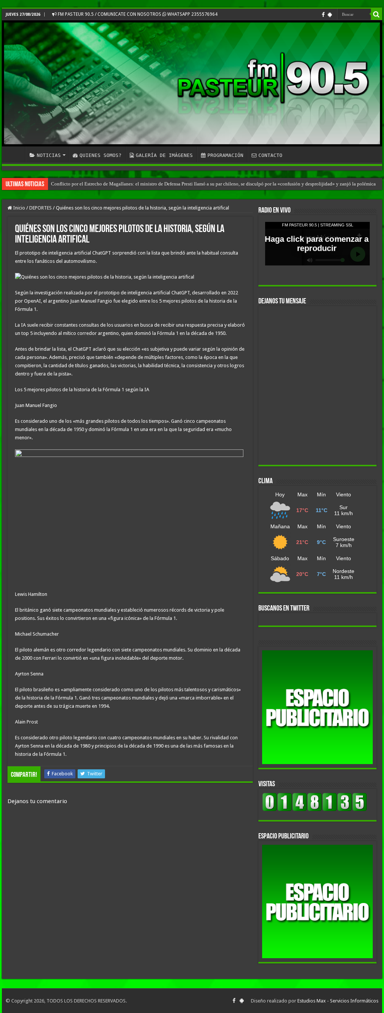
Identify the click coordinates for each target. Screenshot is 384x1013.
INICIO (15, 154)
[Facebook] (323, 14)
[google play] (330, 14)
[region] (317, 707)
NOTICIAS (49, 155)
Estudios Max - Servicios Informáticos (337, 1001)
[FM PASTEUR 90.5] (192, 83)
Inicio (18, 208)
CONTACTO (270, 155)
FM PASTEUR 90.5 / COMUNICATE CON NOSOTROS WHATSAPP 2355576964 (137, 14)
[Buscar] (376, 14)
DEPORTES (40, 208)
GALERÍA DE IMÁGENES (164, 155)
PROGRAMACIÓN (225, 155)
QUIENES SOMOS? (101, 155)
